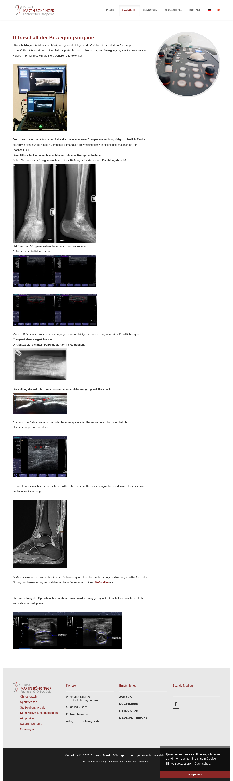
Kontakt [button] (195, 10)
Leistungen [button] (150, 10)
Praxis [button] (110, 10)
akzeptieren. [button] (195, 774)
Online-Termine (77, 714)
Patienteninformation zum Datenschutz (129, 762)
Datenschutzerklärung (94, 762)
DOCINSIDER (128, 703)
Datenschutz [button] (202, 763)
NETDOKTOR (128, 710)
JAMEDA (125, 696)
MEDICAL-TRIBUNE (133, 717)
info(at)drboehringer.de (83, 721)
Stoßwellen (101, 582)
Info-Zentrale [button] (174, 10)
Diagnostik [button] (129, 10)
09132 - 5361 (79, 707)
